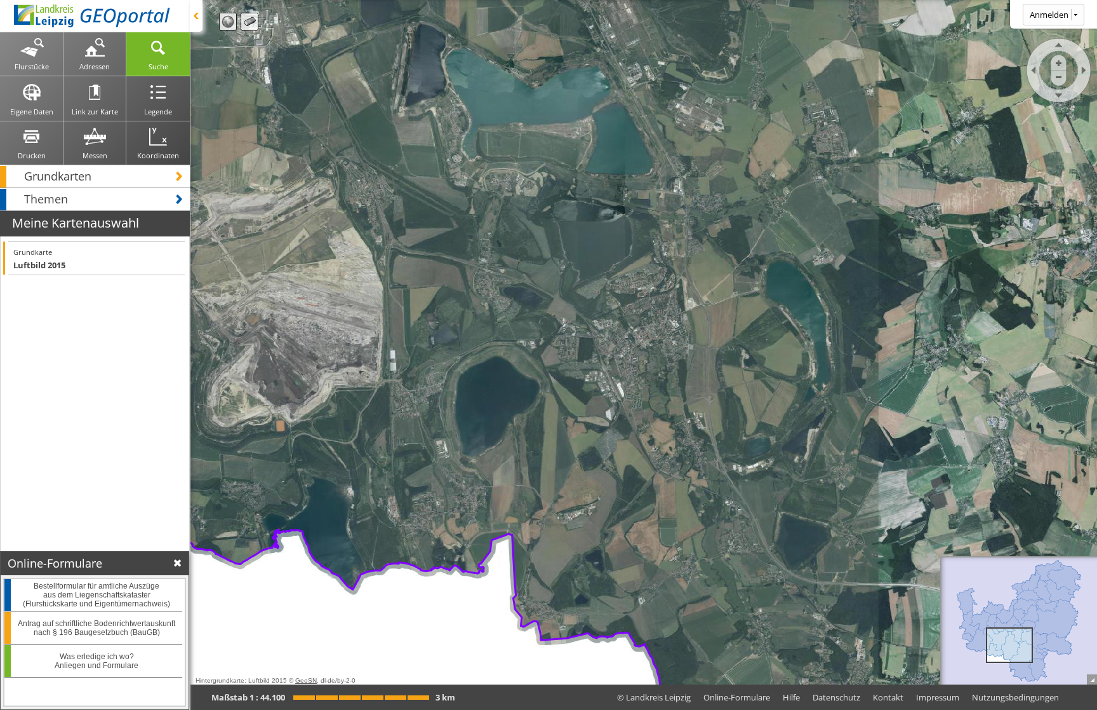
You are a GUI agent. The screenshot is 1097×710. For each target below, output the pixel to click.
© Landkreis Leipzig (654, 697)
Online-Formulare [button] (736, 697)
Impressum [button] (937, 697)
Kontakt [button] (888, 697)
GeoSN (306, 680)
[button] (95, 176)
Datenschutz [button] (836, 697)
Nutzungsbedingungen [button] (1015, 697)
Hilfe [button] (791, 697)
